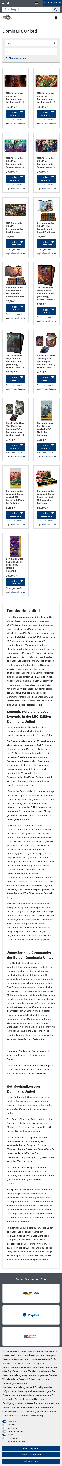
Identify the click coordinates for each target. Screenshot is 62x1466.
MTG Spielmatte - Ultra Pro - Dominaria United (15, 98)
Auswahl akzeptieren (31, 1454)
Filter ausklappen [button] (17, 58)
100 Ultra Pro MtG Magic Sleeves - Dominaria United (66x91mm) (46, 294)
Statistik (11, 1424)
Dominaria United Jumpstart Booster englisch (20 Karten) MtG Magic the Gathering (15, 497)
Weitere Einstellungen (13, 1441)
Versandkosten (18, 124)
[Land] (36, 3)
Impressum (44, 1407)
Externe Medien (15, 1431)
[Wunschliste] (41, 3)
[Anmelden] (3, 3)
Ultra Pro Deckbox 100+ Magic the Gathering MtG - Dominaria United (46, 361)
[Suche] (56, 9)
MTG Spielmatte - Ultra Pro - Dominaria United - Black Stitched (15, 227)
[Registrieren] (9, 3)
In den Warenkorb (15, 113)
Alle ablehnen (31, 1461)
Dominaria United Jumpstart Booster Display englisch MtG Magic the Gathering (46, 497)
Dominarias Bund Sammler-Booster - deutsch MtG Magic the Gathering (15, 565)
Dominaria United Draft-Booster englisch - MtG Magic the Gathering (45, 429)
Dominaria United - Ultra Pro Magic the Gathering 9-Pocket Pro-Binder (46, 227)
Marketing (12, 1428)
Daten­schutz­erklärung (31, 1415)
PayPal (10, 1434)
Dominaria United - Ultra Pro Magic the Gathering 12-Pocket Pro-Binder (15, 292)
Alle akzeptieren (31, 1448)
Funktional (12, 1438)
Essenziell (12, 1421)
